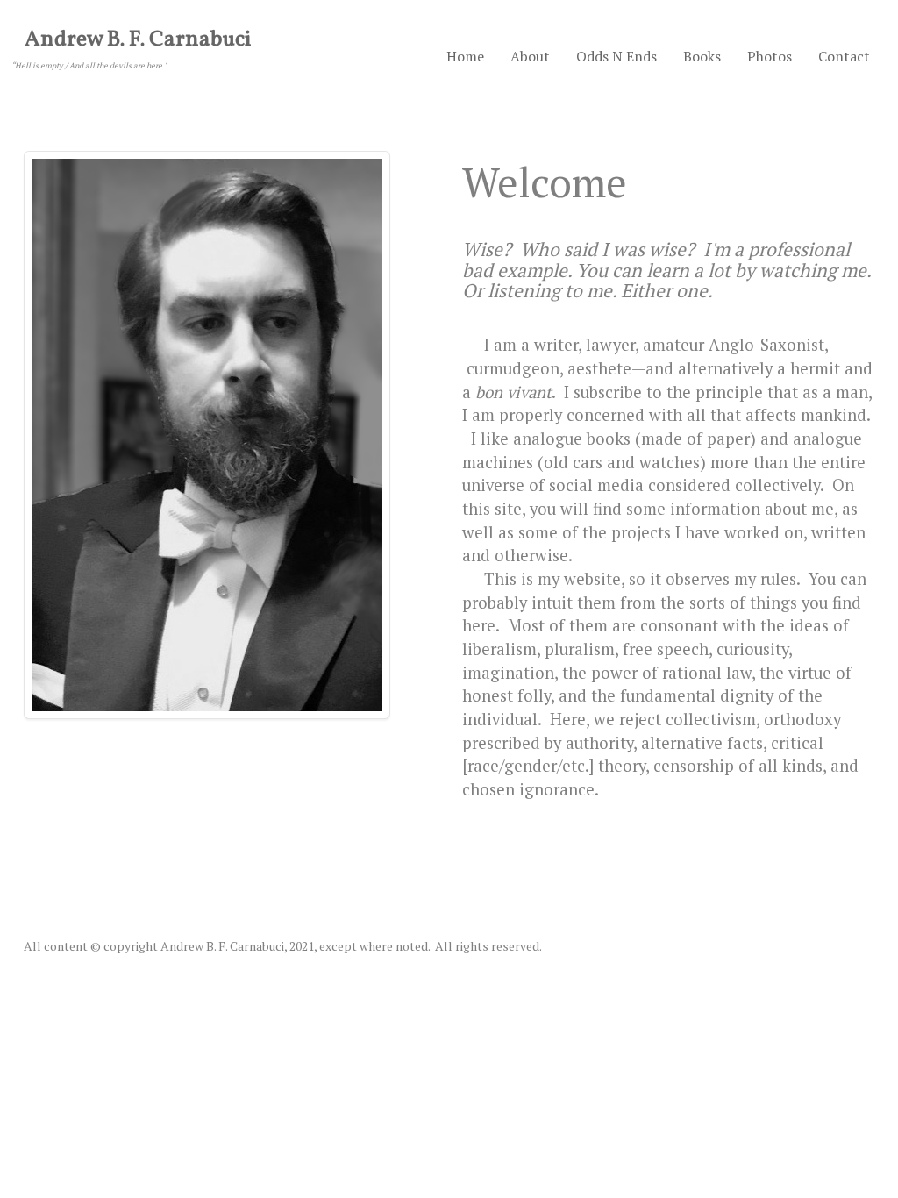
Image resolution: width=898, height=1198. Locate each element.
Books (702, 56)
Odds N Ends (616, 56)
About (530, 56)
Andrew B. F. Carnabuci (138, 40)
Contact (844, 56)
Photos (769, 56)
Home (465, 56)
